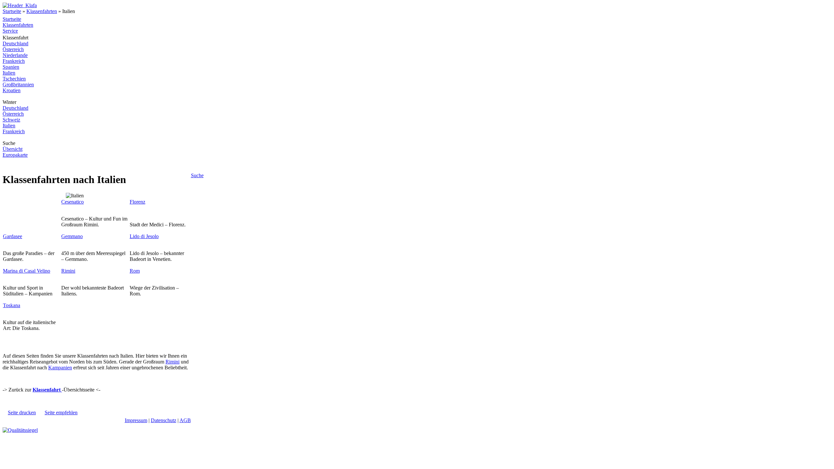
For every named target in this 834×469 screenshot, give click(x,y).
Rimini (68, 271)
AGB (185, 420)
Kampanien (60, 367)
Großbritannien (18, 84)
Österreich (13, 49)
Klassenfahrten (41, 11)
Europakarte (15, 155)
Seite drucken (22, 412)
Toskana (11, 305)
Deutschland (15, 43)
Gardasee (12, 236)
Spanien (11, 67)
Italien (9, 73)
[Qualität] (20, 430)
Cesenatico (72, 202)
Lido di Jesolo (144, 236)
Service (10, 31)
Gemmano (72, 236)
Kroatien (12, 90)
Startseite (12, 11)
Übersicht (12, 149)
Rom (135, 271)
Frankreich (14, 61)
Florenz (137, 202)
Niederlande (15, 55)
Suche (197, 175)
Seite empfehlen (61, 412)
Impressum (136, 420)
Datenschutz (163, 420)
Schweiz (11, 119)
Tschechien (14, 78)
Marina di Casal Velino (26, 271)
